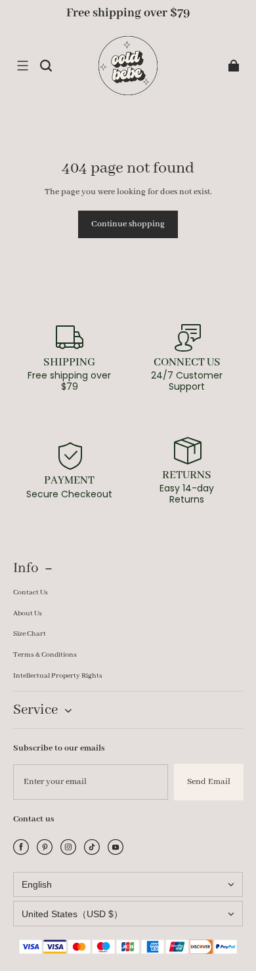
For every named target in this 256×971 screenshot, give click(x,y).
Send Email (208, 781)
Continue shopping (128, 224)
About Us (27, 613)
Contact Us (30, 592)
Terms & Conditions (45, 654)
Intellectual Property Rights (57, 675)
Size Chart (29, 633)
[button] (22, 65)
